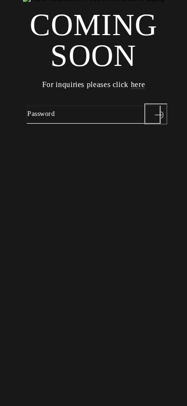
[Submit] (155, 114)
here (138, 84)
